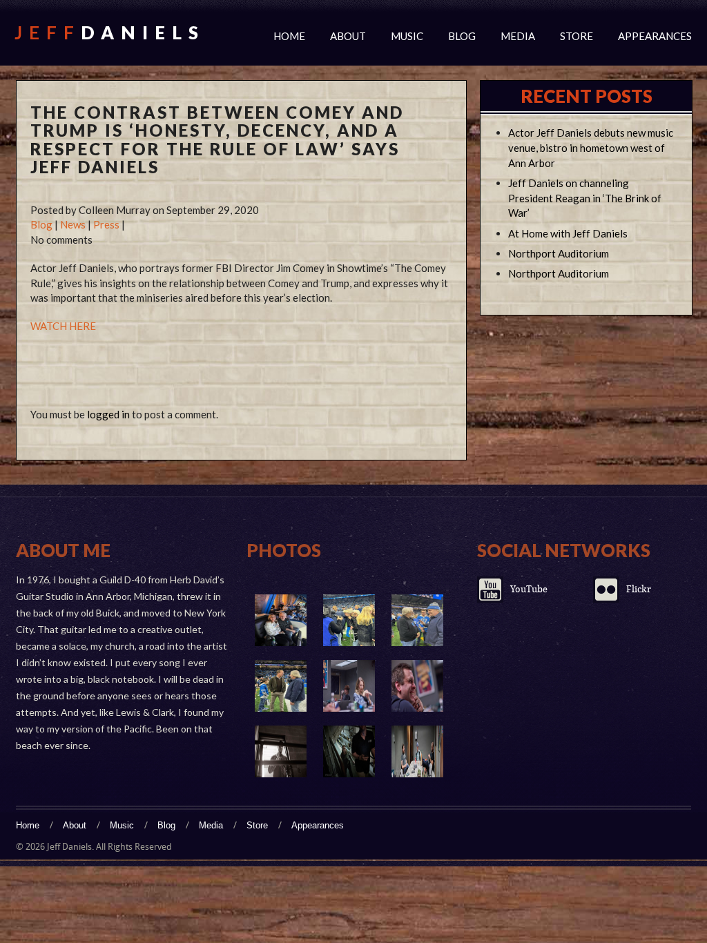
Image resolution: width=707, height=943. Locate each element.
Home (289, 36)
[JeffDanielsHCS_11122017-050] (280, 751)
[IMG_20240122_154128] (280, 620)
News (73, 224)
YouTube (529, 589)
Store (576, 36)
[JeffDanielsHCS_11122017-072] (417, 686)
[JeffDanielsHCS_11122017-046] (349, 751)
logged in (108, 414)
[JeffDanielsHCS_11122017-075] (349, 686)
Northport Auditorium (558, 253)
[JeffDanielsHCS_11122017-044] (417, 751)
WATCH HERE (63, 326)
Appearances (655, 36)
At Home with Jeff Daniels (568, 233)
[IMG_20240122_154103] (280, 686)
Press (106, 224)
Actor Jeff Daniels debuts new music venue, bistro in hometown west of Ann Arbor (590, 147)
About (348, 36)
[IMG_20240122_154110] (417, 620)
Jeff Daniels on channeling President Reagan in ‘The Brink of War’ (584, 198)
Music (407, 36)
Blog (462, 36)
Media (518, 36)
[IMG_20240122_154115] (349, 620)
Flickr (638, 589)
